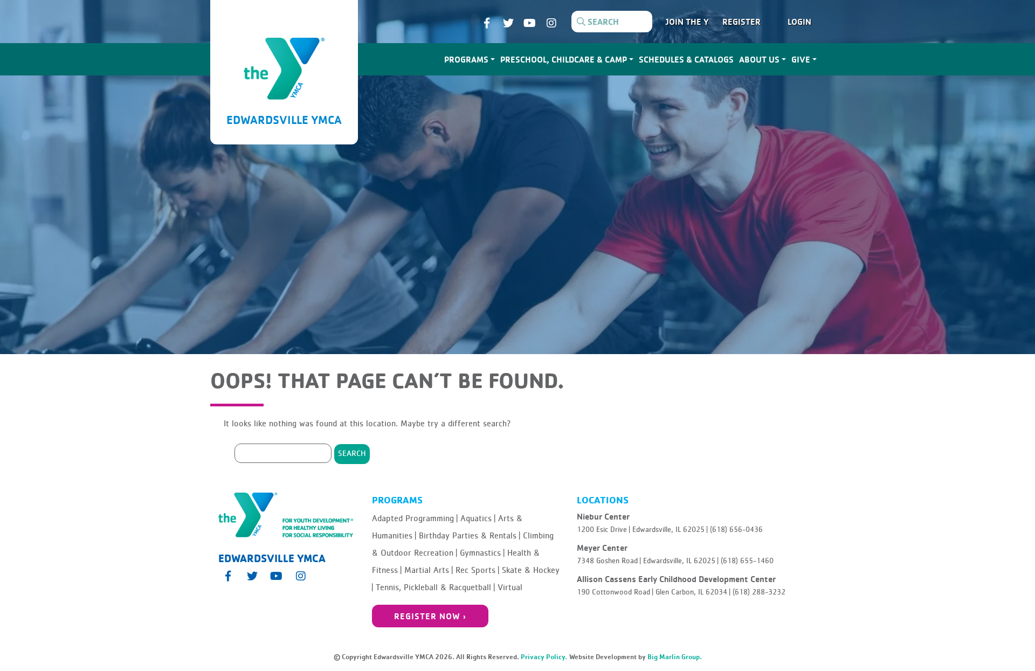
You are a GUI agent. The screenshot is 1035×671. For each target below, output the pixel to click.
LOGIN (799, 21)
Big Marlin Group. (674, 656)
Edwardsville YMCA (284, 119)
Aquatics (477, 518)
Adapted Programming (415, 518)
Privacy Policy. (544, 656)
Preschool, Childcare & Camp (563, 59)
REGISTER (741, 21)
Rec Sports (477, 570)
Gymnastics (482, 553)
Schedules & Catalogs (686, 59)
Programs (466, 59)
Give (800, 59)
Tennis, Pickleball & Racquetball (435, 587)
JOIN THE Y (687, 21)
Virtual (510, 587)
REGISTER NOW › (430, 616)
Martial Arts (428, 570)
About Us (759, 59)
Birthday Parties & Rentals (469, 535)
